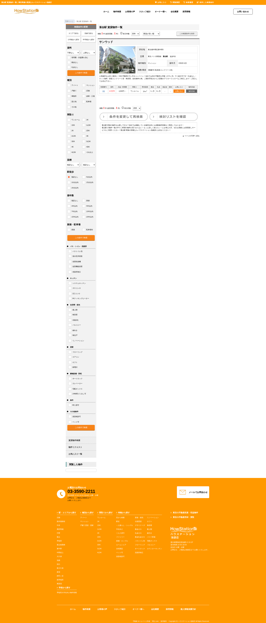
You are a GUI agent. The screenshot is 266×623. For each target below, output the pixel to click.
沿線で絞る (89, 33)
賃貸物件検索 (74, 440)
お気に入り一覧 (75, 454)
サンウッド (106, 41)
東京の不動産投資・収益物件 (185, 512)
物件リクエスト (75, 447)
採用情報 (186, 11)
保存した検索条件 (207, 2)
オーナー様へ (161, 11)
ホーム (106, 11)
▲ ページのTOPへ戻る (191, 136)
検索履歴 (189, 2)
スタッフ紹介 (145, 11)
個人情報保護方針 (188, 609)
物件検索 (117, 11)
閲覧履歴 (176, 2)
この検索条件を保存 (186, 34)
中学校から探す (88, 40)
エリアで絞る (74, 33)
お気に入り (179, 91)
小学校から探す (73, 40)
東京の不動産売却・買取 (183, 517)
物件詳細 (192, 91)
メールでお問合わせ (198, 492)
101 (103, 91)
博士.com (155, 621)
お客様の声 (130, 11)
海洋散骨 (164, 621)
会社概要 (174, 11)
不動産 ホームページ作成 (141, 621)
